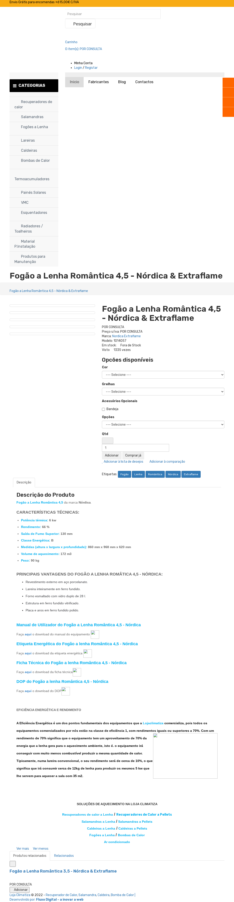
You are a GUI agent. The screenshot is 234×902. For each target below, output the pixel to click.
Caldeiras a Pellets (132, 828)
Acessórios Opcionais (119, 401)
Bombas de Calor (131, 835)
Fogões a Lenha (102, 835)
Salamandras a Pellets (135, 821)
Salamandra (87, 895)
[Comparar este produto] (13, 864)
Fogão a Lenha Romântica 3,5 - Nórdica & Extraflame (63, 871)
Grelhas (108, 384)
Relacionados (64, 856)
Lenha (138, 474)
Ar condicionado (117, 842)
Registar (91, 68)
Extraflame (191, 474)
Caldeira (103, 895)
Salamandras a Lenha (98, 821)
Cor (105, 367)
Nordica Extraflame (126, 336)
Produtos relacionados (29, 856)
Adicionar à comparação (167, 462)
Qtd (105, 434)
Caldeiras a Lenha (101, 828)
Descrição (24, 482)
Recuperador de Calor (61, 895)
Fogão (124, 474)
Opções (108, 417)
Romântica (155, 474)
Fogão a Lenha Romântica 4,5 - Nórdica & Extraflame (49, 291)
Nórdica (173, 474)
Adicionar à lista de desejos (123, 462)
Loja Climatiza (20, 895)
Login (78, 68)
